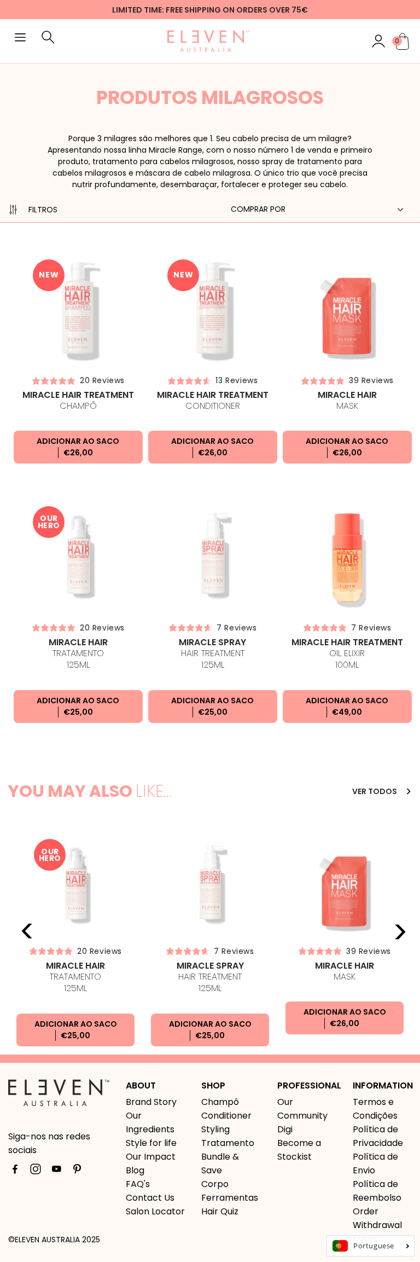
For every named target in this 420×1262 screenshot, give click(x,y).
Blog (135, 1170)
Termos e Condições (375, 1109)
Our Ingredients (150, 1122)
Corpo (215, 1184)
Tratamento (78, 654)
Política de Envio (375, 1163)
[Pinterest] (77, 1171)
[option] (75, 941)
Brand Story (151, 1102)
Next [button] (400, 931)
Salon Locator (155, 1211)
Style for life (151, 1143)
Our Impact (151, 1156)
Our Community (302, 1109)
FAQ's (138, 1184)
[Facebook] (14, 1171)
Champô (78, 401)
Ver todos (375, 791)
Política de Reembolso (377, 1191)
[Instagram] (35, 1171)
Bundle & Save (220, 1163)
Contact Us (150, 1197)
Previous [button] (27, 931)
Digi (285, 1129)
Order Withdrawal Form (377, 1225)
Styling (215, 1129)
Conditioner (226, 1115)
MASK (347, 401)
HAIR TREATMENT (212, 654)
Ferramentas (229, 1197)
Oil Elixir (347, 654)
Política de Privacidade (378, 1136)
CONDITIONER (213, 401)
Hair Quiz (219, 1211)
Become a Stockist (299, 1150)
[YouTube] (56, 1171)
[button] (20, 39)
